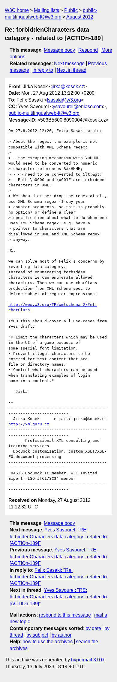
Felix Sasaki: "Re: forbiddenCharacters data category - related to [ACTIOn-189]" (58, 577)
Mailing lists (46, 10)
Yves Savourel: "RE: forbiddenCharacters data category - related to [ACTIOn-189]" (58, 536)
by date (93, 628)
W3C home (17, 10)
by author (61, 634)
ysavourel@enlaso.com (78, 106)
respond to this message (65, 614)
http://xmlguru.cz (28, 424)
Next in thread (71, 70)
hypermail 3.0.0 (87, 659)
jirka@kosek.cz (68, 86)
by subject (37, 634)
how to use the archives (47, 641)
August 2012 (79, 16)
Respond (88, 50)
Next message (69, 63)
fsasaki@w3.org (64, 99)
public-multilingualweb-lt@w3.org (44, 113)
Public (71, 10)
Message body (59, 50)
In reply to (42, 70)
